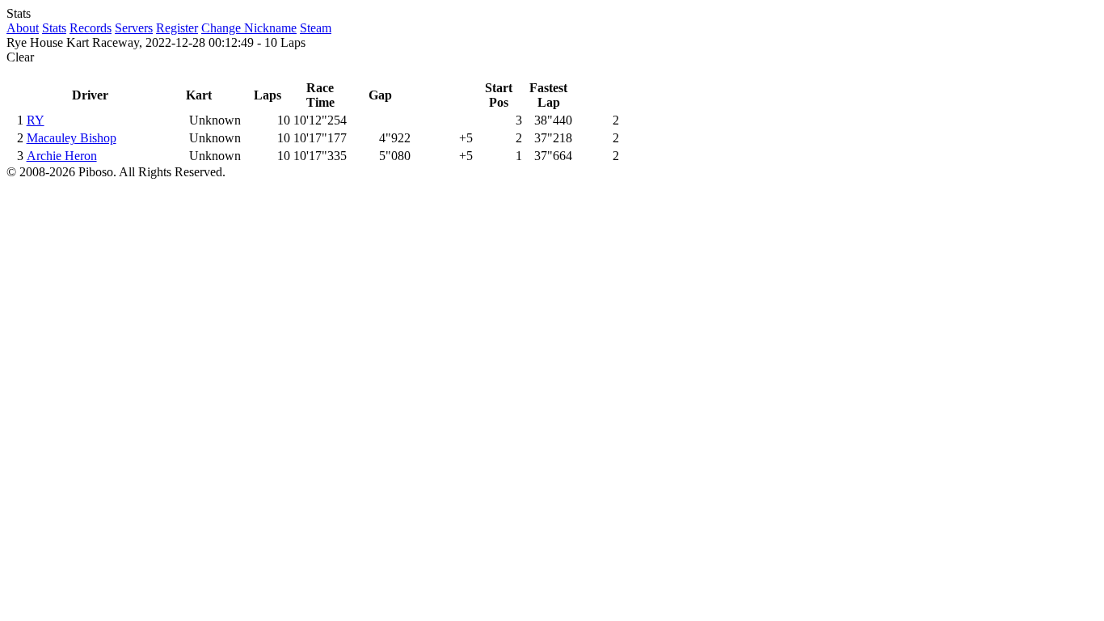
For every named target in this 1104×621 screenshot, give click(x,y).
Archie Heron (62, 156)
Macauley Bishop (71, 138)
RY (35, 120)
